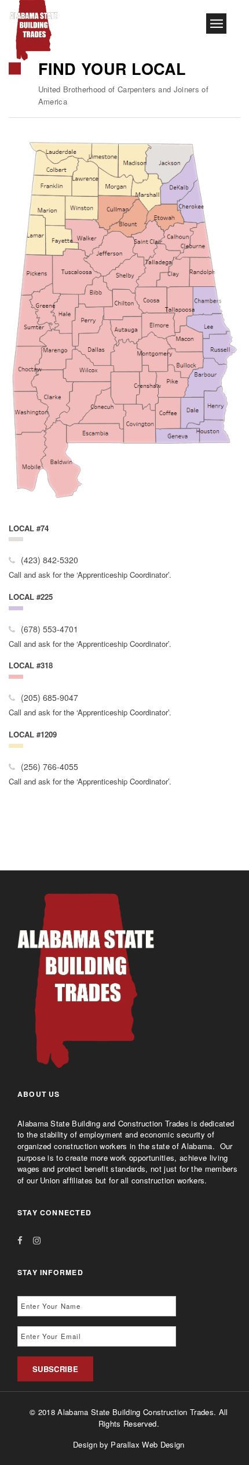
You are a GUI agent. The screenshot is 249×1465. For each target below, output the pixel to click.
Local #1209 (33, 734)
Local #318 (31, 665)
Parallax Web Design (147, 1444)
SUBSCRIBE (55, 1368)
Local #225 (31, 596)
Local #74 (29, 528)
